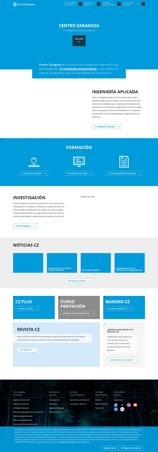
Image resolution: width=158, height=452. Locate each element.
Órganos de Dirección (21, 400)
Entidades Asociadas (21, 408)
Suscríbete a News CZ (78, 404)
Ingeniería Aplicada (56, 408)
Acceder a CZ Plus (25, 308)
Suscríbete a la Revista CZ (80, 400)
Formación (53, 404)
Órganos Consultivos (21, 404)
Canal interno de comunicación (25, 424)
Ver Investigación (23, 226)
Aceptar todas (110, 448)
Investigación (54, 400)
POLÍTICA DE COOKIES (68, 442)
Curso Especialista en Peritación (122, 173)
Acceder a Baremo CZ (117, 308)
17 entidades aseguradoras (78, 69)
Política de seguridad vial (23, 416)
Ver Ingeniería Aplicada (104, 126)
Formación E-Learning (77, 173)
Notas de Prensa (101, 404)
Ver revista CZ (26, 349)
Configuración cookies (131, 448)
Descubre (79, 38)
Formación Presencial (31, 173)
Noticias (98, 400)
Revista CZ (99, 408)
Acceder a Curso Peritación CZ (76, 313)
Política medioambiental (22, 420)
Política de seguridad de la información (28, 412)
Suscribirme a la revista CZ (121, 360)
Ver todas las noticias (77, 281)
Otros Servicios (55, 412)
